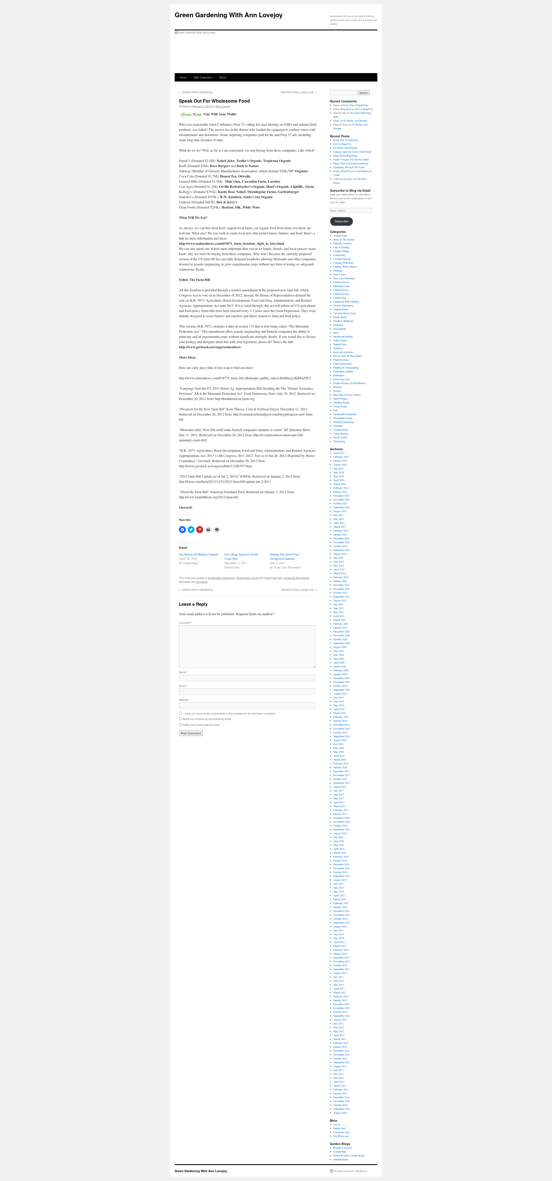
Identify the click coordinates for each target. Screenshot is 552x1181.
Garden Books (340, 290)
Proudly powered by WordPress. (351, 1171)
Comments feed (341, 1132)
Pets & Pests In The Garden (347, 356)
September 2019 (341, 689)
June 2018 (338, 748)
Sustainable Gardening (221, 578)
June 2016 (338, 841)
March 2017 (339, 806)
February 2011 (340, 1089)
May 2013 (338, 984)
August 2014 (340, 926)
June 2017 (338, 794)
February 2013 (340, 996)
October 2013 (340, 965)
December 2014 (341, 911)
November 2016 (341, 821)
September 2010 (341, 1108)
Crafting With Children (345, 266)
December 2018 (341, 724)
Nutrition (338, 348)
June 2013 (338, 980)
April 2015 (339, 895)
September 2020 (341, 643)
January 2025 (340, 460)
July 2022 (338, 557)
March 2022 (339, 573)
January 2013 (340, 1000)
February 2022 (340, 577)
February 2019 (340, 716)
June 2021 (338, 608)
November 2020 (341, 635)
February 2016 (340, 856)
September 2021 (341, 596)
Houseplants (339, 328)
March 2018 (339, 759)
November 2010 (341, 1101)
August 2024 (340, 464)
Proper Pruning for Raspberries (349, 383)
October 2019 (340, 685)
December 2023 (341, 495)
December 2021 (341, 585)
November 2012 (341, 1008)
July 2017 (338, 790)
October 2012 (340, 1011)
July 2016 (338, 837)
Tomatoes (338, 425)
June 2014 (338, 934)
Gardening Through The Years (349, 167)
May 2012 (338, 1031)
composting (339, 255)
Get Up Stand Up (364, 109)
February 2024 (340, 487)
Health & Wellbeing (343, 321)
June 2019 (338, 701)
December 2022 (341, 538)
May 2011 (338, 1077)
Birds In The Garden (343, 239)
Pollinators (338, 375)
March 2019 (339, 713)
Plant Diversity (341, 359)
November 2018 (341, 728)
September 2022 (341, 550)
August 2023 (340, 511)
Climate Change (341, 251)
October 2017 (340, 779)
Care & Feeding (341, 247)
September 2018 (341, 736)
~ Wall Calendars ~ (203, 77)
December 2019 (341, 678)
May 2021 (338, 612)
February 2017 (340, 810)
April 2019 (339, 709)
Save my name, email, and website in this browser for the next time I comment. (230, 713)
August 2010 (340, 1112)
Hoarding (338, 324)
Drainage (338, 270)
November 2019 (341, 682)
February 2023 (340, 530)
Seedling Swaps (341, 402)
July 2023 (338, 515)
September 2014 (341, 922)
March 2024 (339, 484)
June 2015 (338, 887)
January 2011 (340, 1093)
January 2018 (340, 767)
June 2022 (338, 561)
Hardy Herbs (340, 317)
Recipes (337, 390)
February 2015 (340, 903)
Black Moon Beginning (345, 155)
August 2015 (340, 879)
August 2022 (340, 553)
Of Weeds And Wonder (355, 120)
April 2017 (339, 802)
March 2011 (339, 1085)
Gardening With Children (346, 301)
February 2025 (340, 456)
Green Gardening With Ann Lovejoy (229, 14)
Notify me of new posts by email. (201, 724)
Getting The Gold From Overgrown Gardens (284, 556)
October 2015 (340, 872)
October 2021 (340, 592)
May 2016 (338, 845)
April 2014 (339, 942)
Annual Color (340, 235)
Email (183, 686)
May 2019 (338, 705)
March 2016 (339, 852)
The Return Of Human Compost (198, 554)
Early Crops (339, 274)
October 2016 (340, 825)
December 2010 (341, 1097)
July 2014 (338, 930)
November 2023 (341, 499)
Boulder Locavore (342, 1147)
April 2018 (339, 755)
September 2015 (341, 876)
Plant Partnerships (342, 363)
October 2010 (340, 1105)
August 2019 (340, 693)
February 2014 (340, 949)
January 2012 (340, 1046)
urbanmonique (340, 1159)
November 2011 (341, 1054)
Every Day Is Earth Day (355, 105)
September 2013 (341, 969)
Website (183, 699)
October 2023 (340, 503)
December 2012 (341, 1004)
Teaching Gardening (343, 421)
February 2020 (340, 670)
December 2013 (341, 957)
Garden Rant (339, 1151)
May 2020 (338, 658)
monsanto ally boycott (296, 578)
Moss (336, 332)
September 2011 (341, 1062)
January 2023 (340, 534)
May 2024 (338, 476)
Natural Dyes (340, 344)
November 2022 (341, 542)
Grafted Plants (340, 309)
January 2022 (340, 581)
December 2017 (341, 771)
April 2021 (339, 616)
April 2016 (339, 848)
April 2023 (339, 522)
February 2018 (340, 763)
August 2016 (340, 833)
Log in (336, 1124)
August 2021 (340, 600)
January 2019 (340, 720)
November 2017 (341, 775)
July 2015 (338, 883)
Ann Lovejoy (223, 106)
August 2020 (340, 647)
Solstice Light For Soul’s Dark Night (352, 151)
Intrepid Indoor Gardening (195, 92)
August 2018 (340, 740)
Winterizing (339, 441)
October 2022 (340, 546)
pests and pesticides (343, 352)
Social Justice (340, 406)
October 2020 (340, 639)
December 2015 (341, 864)
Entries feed (339, 1128)
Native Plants (340, 340)
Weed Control (340, 437)
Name (183, 672)
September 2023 (341, 507)
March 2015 (339, 899)
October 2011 (340, 1058)
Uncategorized (340, 429)
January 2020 (340, 674)
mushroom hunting (343, 336)
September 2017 (341, 782)
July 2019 (338, 697)
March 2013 (339, 992)
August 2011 (340, 1066)
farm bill (277, 578)
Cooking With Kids (343, 262)
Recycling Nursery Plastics (347, 394)
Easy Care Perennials (344, 278)
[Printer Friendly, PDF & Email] (191, 114)
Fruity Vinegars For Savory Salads (351, 159)
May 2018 (338, 751)
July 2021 (338, 604)
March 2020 (339, 666)
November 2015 (341, 868)
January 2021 (340, 627)
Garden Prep (339, 297)
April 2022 (339, 569)
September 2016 (341, 829)
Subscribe (341, 221)
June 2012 (338, 1027)
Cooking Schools (342, 258)
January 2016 (340, 860)
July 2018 (338, 744)
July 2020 (338, 650)
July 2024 (338, 468)
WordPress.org (341, 1136)
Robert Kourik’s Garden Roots (349, 1155)
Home (183, 77)
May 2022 (338, 565)
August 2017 (340, 786)
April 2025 (339, 453)
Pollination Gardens (343, 371)
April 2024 (339, 480)
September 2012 (341, 1015)
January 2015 (340, 907)
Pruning (337, 387)
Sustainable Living (247, 578)
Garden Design (341, 293)
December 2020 (341, 631)
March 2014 (339, 945)
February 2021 (340, 623)
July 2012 (338, 1023)
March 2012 (339, 1039)
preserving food (341, 379)
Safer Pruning (340, 398)
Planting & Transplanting (346, 367)
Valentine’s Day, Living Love (299, 92)
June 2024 (338, 472)
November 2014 (341, 914)
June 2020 (338, 654)
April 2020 (339, 662)
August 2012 (340, 1019)
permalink (201, 581)
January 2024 (340, 491)
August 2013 (340, 973)
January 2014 (340, 953)
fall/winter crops (341, 286)
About (222, 77)
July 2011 (338, 1070)
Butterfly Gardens (342, 243)
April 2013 (339, 988)
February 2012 (340, 1043)
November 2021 (341, 588)
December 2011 (341, 1050)
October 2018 (340, 732)
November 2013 (341, 961)
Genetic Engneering (343, 305)
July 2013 (338, 977)
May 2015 (338, 891)
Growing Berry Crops (344, 313)
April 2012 (339, 1035)
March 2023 (339, 526)
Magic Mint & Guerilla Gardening (350, 163)
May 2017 (338, 798)
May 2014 (338, 938)
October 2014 (340, 918)
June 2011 (338, 1074)
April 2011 (339, 1081)
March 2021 (339, 619)
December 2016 (341, 817)
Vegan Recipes (340, 433)
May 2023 (338, 519)
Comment (185, 622)
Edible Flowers (341, 282)
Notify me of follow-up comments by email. (207, 719)
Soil (335, 410)
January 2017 (340, 814)
